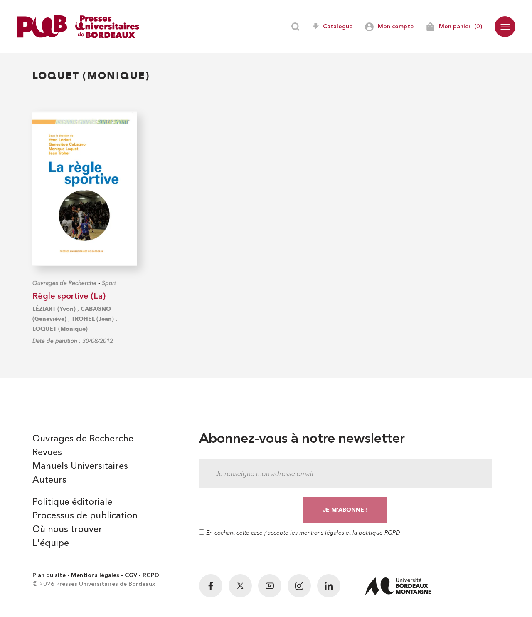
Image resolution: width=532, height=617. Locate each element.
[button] (505, 26)
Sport (109, 283)
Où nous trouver (67, 529)
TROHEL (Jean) (92, 318)
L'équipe (50, 543)
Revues (47, 452)
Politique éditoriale (72, 502)
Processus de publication (85, 515)
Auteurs (49, 480)
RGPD (151, 575)
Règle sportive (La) (69, 296)
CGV (131, 575)
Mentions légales (95, 575)
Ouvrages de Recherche (64, 283)
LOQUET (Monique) (60, 328)
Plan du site (49, 575)
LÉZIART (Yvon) (54, 308)
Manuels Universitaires (80, 466)
